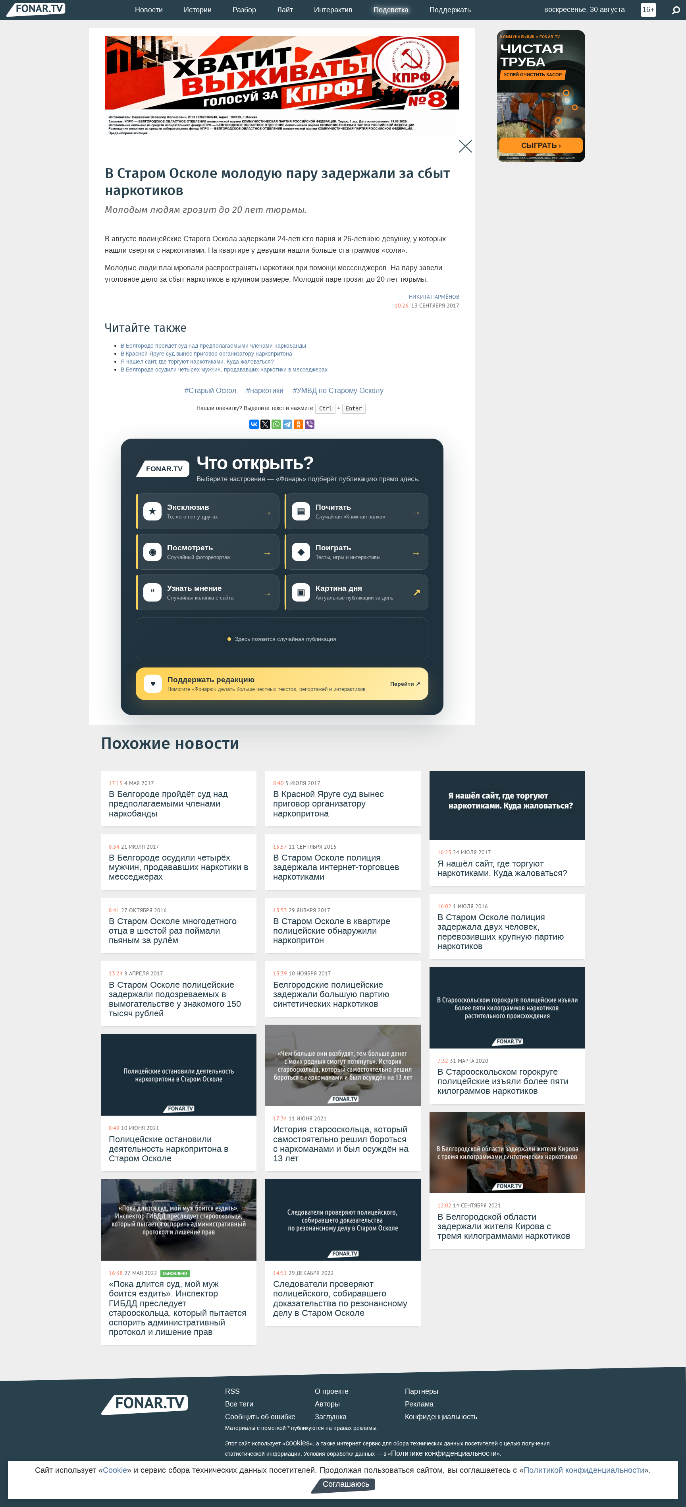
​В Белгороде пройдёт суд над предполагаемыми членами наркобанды (213, 346)
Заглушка (331, 1417)
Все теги (239, 1404)
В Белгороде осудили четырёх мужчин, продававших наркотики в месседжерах (224, 369)
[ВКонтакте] (254, 424)
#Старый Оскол (211, 390)
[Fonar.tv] (36, 10)
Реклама (419, 1404)
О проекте (332, 1391)
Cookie (115, 1470)
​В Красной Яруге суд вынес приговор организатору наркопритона (206, 354)
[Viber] (309, 424)
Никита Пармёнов (434, 296)
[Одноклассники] (298, 424)
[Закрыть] (465, 146)
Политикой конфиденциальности (584, 1470)
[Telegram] (287, 424)
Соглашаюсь (346, 1484)
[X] (265, 424)
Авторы (327, 1404)
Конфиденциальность (441, 1417)
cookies (297, 1443)
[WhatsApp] (276, 424)
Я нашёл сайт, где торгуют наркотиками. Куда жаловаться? (197, 362)
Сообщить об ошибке (260, 1417)
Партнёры (421, 1391)
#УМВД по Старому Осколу (338, 390)
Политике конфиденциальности (444, 1453)
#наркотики (264, 390)
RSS (232, 1391)
